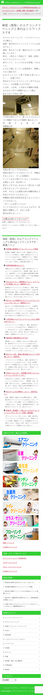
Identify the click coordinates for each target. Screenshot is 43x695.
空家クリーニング (8, 543)
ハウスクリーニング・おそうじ (15, 639)
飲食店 (7, 669)
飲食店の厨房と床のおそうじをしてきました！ (20, 582)
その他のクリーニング (10, 547)
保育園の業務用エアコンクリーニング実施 (22, 249)
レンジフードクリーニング (13, 617)
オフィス (8, 652)
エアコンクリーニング (12, 622)
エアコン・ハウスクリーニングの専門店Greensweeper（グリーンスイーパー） (22, 2)
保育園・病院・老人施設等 (13, 661)
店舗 (6, 656)
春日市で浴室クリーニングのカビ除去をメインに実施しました (20, 592)
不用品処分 (8, 665)
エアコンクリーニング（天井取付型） (15, 558)
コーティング (9, 643)
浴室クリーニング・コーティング (16, 626)
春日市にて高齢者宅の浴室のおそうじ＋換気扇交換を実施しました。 (20, 599)
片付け (7, 630)
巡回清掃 (8, 635)
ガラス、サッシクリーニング (12, 567)
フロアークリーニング (10, 562)
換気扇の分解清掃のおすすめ (17, 338)
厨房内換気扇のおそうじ (15, 265)
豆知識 (7, 648)
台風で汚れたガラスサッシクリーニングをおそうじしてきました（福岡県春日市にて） (20, 605)
